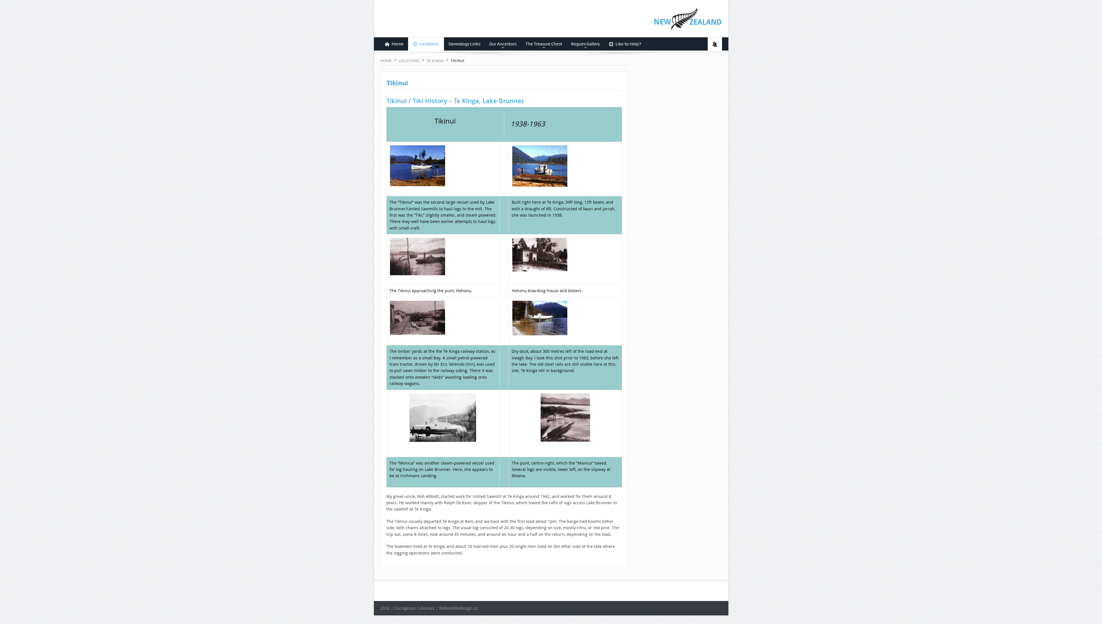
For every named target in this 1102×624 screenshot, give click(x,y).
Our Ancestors (503, 44)
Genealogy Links (464, 44)
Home (397, 44)
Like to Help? (628, 44)
